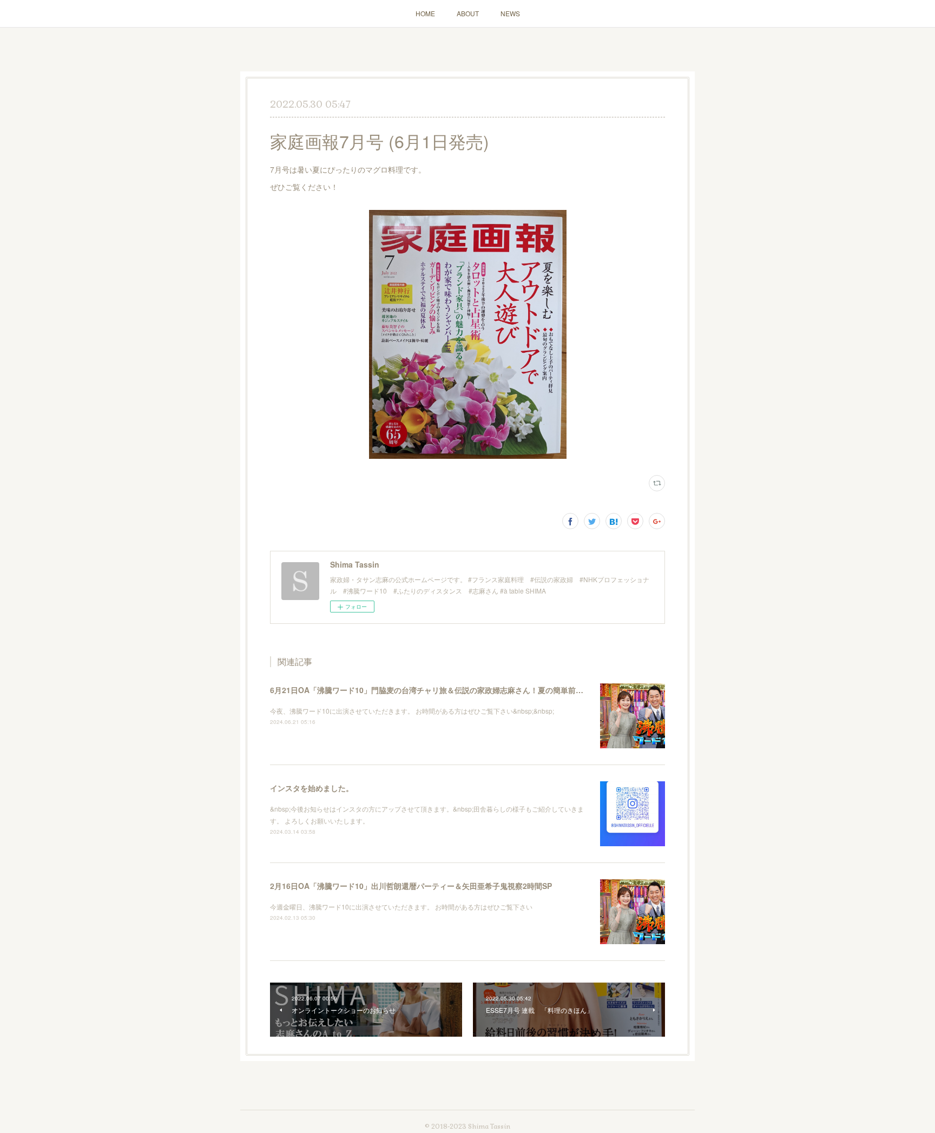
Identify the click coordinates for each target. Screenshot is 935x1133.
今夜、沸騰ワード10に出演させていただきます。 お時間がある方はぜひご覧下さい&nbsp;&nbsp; (412, 710)
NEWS (510, 13)
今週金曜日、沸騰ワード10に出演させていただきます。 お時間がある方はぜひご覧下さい (401, 906)
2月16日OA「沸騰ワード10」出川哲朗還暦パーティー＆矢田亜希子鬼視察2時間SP (411, 885)
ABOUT (468, 13)
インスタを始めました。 (311, 787)
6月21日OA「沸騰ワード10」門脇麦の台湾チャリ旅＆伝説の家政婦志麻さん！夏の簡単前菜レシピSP (443, 689)
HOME (425, 13)
